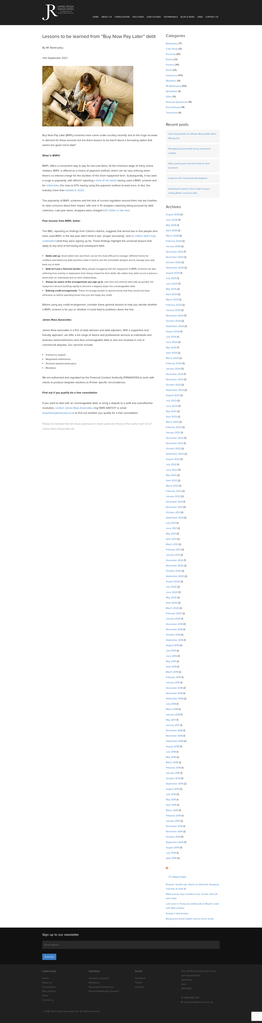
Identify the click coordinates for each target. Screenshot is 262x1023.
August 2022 (173, 459)
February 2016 (173, 767)
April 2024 (171, 352)
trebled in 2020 (74, 190)
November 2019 (174, 629)
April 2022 (171, 480)
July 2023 (171, 400)
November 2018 (174, 693)
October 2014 (173, 836)
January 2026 (173, 246)
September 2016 (174, 741)
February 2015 (173, 815)
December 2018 (174, 688)
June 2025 (171, 283)
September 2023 (175, 390)
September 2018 (174, 698)
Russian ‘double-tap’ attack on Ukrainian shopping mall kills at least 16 (192, 886)
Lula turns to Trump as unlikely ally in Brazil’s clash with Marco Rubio (192, 906)
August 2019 (172, 645)
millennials (52, 185)
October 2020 (173, 570)
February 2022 (173, 491)
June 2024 (171, 342)
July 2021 (171, 523)
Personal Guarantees (177, 102)
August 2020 (173, 581)
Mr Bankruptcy (173, 86)
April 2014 (171, 858)
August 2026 (173, 214)
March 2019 (172, 671)
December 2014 (174, 826)
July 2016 (171, 751)
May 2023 (171, 411)
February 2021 (173, 549)
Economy (171, 54)
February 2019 (173, 677)
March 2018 (172, 709)
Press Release (173, 107)
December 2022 (174, 438)
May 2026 (171, 225)
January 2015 (173, 820)
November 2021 (174, 507)
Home (96, 17)
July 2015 (171, 794)
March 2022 (172, 485)
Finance (170, 64)
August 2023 (173, 395)
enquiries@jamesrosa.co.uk (58, 413)
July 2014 (171, 852)
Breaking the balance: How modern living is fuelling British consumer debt (189, 191)
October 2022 (173, 448)
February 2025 (173, 304)
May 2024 (171, 347)
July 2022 (171, 464)
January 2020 (173, 618)
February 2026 (173, 241)
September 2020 (175, 576)
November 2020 (174, 565)
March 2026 (172, 235)
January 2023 (173, 432)
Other (169, 96)
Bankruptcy (172, 43)
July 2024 (171, 336)
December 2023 (174, 374)
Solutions (138, 17)
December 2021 (174, 501)
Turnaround (172, 112)
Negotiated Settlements (101, 987)
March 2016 (172, 762)
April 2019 (171, 666)
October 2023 (173, 384)
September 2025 (175, 267)
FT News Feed (177, 877)
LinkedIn (139, 987)
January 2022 (173, 496)
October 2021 (173, 512)
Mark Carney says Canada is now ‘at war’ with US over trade (191, 896)
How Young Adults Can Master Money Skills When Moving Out (192, 136)
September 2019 (174, 640)
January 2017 (173, 725)
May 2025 (171, 289)
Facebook (140, 978)
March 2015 (172, 810)
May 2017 (171, 719)
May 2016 (171, 757)
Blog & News (187, 17)
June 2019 (171, 656)
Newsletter (171, 91)
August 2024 (173, 331)
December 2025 (174, 251)
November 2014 (174, 831)
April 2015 (171, 804)
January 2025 (173, 310)
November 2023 (174, 379)
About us (47, 982)
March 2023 (172, 421)
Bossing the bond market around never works (190, 918)
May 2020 (171, 597)
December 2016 (174, 730)
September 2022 (175, 453)
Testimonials (171, 17)
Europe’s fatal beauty (177, 913)
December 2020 (174, 560)
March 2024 (172, 358)
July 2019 (171, 650)
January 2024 (173, 368)
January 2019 (173, 682)
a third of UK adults (105, 180)
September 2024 (175, 326)
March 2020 (172, 608)
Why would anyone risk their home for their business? (189, 165)
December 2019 (174, 624)
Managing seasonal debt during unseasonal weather (189, 150)
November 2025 (174, 257)
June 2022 (171, 469)
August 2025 (173, 273)
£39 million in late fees (116, 210)
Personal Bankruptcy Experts (104, 991)
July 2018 (171, 703)
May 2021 (171, 533)
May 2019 (171, 661)
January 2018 (173, 714)
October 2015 (173, 778)
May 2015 (171, 799)
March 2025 (172, 299)
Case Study (172, 48)
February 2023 (173, 427)
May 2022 (171, 475)
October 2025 (173, 262)
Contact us (212, 17)
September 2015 (174, 783)
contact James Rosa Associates (73, 408)
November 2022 (174, 443)
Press (45, 995)
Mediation (171, 80)
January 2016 (173, 773)
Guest (169, 70)
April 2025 (171, 294)
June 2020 (172, 592)
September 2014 (174, 842)
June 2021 (171, 528)
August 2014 (172, 847)
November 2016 (174, 735)
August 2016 (172, 746)
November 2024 (174, 315)
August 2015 (172, 789)
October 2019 (173, 634)
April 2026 (171, 230)
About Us (106, 17)
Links (200, 17)
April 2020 (171, 602)
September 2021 (174, 517)
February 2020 (174, 613)
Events (169, 59)
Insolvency (171, 75)
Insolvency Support (99, 978)
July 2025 (171, 278)
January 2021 (173, 554)
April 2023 (171, 416)
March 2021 (172, 544)
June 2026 (171, 219)
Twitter (138, 982)
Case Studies (154, 17)
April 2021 (171, 539)
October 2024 (173, 320)
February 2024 (173, 363)
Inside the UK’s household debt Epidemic (187, 178)
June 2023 (171, 406)
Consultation (122, 17)
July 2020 (171, 586)
